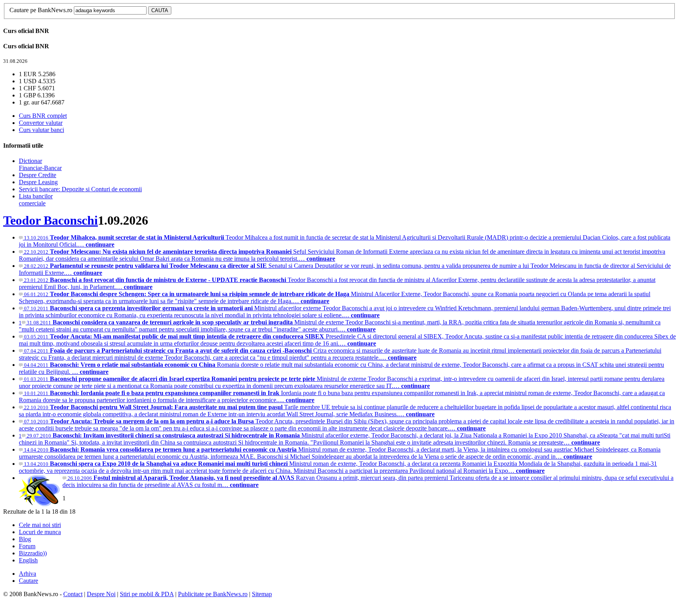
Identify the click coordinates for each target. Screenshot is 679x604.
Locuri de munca (40, 532)
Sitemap (262, 594)
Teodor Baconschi (50, 220)
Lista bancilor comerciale (36, 200)
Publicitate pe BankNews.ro (213, 594)
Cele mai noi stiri (40, 525)
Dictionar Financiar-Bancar (40, 164)
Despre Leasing (38, 182)
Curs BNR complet (43, 115)
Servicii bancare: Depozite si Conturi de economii (80, 189)
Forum (27, 546)
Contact (73, 594)
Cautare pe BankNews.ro (40, 10)
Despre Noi (101, 594)
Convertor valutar (40, 122)
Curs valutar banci (41, 129)
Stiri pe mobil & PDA (147, 594)
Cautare (28, 580)
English (28, 560)
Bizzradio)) (33, 553)
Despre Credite (37, 175)
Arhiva (27, 573)
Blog (25, 539)
